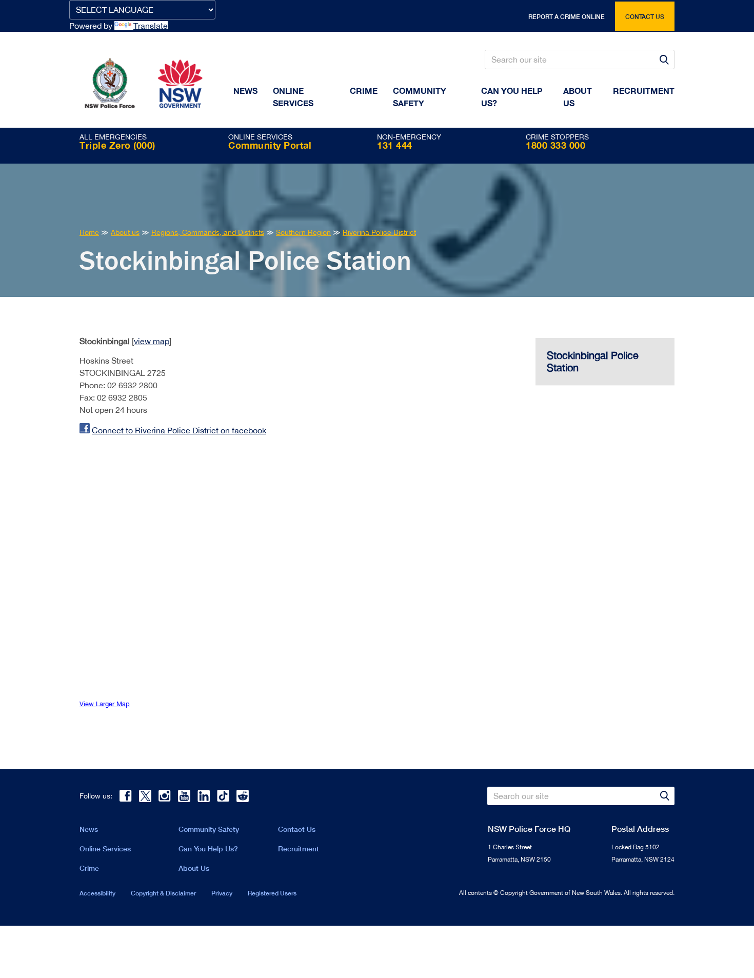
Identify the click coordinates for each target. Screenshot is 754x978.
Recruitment (643, 90)
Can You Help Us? (512, 97)
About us (577, 97)
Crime (364, 90)
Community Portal (269, 145)
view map (151, 341)
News (245, 90)
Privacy (221, 893)
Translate (150, 25)
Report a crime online (566, 17)
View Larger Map (105, 704)
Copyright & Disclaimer (163, 893)
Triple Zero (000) (117, 145)
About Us (193, 868)
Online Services (293, 97)
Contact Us (296, 829)
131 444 (394, 145)
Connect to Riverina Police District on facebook (179, 430)
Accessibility (97, 893)
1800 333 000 (555, 145)
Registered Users (272, 893)
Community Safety (419, 97)
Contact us (644, 17)
